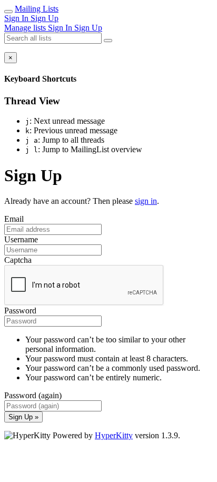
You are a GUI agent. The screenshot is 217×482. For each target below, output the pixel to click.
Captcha (18, 259)
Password (20, 310)
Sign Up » (23, 417)
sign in (146, 200)
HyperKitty (114, 435)
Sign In (17, 18)
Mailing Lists (36, 8)
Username (21, 239)
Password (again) (33, 395)
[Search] (108, 40)
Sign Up (44, 18)
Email (14, 218)
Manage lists (26, 27)
